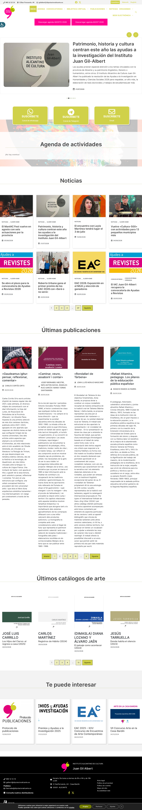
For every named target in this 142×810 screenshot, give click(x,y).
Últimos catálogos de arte (71, 578)
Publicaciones (97, 9)
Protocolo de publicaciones (10, 729)
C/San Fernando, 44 (26, 2)
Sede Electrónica (122, 15)
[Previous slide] (129, 34)
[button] (136, 12)
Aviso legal (101, 780)
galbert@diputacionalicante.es (18, 782)
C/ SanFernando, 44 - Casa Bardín (66, 784)
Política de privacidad (105, 783)
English (133, 2)
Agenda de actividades (71, 144)
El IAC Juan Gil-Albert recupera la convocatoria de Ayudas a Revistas (125, 289)
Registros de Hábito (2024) (52, 641)
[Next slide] (135, 34)
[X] (80, 2)
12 (78, 662)
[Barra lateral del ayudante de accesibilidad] (2, 24)
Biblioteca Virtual (76, 9)
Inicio (33, 9)
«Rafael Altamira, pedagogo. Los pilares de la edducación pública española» (124, 378)
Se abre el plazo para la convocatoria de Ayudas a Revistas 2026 (16, 286)
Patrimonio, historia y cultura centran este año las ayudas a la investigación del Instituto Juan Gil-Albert (52, 232)
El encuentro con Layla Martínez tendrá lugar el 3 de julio (89, 228)
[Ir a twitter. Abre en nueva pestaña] (73, 793)
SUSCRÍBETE (30, 116)
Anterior (46, 556)
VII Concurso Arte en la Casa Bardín (123, 729)
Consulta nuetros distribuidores (19, 793)
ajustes (71, 808)
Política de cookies (104, 785)
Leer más (108, 77)
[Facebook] (76, 2)
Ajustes (112, 806)
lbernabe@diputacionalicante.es (18, 788)
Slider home (14, 222)
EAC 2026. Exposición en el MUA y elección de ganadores (89, 286)
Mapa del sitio (102, 788)
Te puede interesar (71, 684)
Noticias (113, 9)
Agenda (41, 9)
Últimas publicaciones (71, 330)
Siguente (95, 556)
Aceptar (85, 806)
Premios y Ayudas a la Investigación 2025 (51, 729)
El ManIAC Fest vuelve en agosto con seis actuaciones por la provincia (16, 231)
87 (78, 308)
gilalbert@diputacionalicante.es (51, 2)
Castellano (115, 2)
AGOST (89, 22)
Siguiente (87, 308)
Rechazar (99, 806)
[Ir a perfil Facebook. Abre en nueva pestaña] (69, 793)
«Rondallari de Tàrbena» (83, 375)
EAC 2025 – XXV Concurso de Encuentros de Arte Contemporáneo (88, 731)
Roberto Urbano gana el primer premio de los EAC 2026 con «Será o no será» (52, 287)
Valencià (125, 2)
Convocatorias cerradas (130, 279)
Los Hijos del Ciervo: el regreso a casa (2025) (14, 642)
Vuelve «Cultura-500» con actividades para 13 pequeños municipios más (105, 52)
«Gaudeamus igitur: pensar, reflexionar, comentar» (15, 377)
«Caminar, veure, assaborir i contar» (50, 375)
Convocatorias (54, 9)
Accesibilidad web (103, 791)
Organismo (125, 9)
